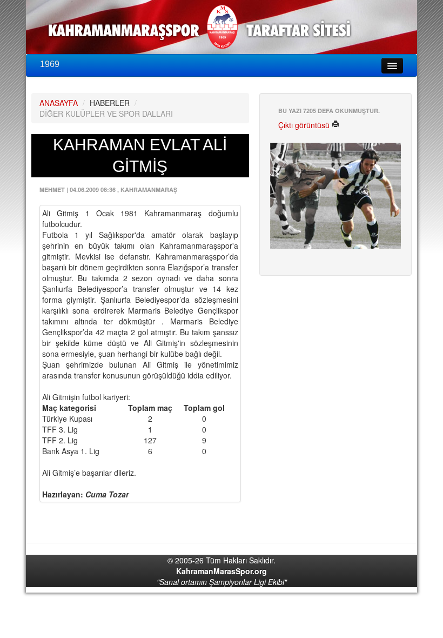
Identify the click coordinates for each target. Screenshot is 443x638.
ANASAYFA (58, 102)
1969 (49, 64)
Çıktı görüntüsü (305, 124)
